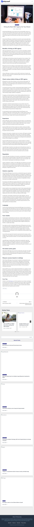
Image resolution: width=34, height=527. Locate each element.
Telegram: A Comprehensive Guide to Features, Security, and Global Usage (15, 471)
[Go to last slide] (3, 322)
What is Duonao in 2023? (6, 302)
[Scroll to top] (31, 525)
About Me (9, 522)
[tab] (16, 331)
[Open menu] (32, 1)
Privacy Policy (23, 522)
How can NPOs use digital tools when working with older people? (9, 325)
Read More (4, 347)
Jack (17, 296)
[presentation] (9, 317)
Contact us (14, 522)
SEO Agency (5, 288)
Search (30, 337)
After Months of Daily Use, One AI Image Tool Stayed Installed (13, 408)
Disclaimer (18, 522)
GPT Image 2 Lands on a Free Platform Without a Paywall (12, 502)
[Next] (30, 322)
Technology (5, 343)
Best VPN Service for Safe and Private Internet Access (12, 345)
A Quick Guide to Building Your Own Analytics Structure (25, 303)
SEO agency (11, 281)
